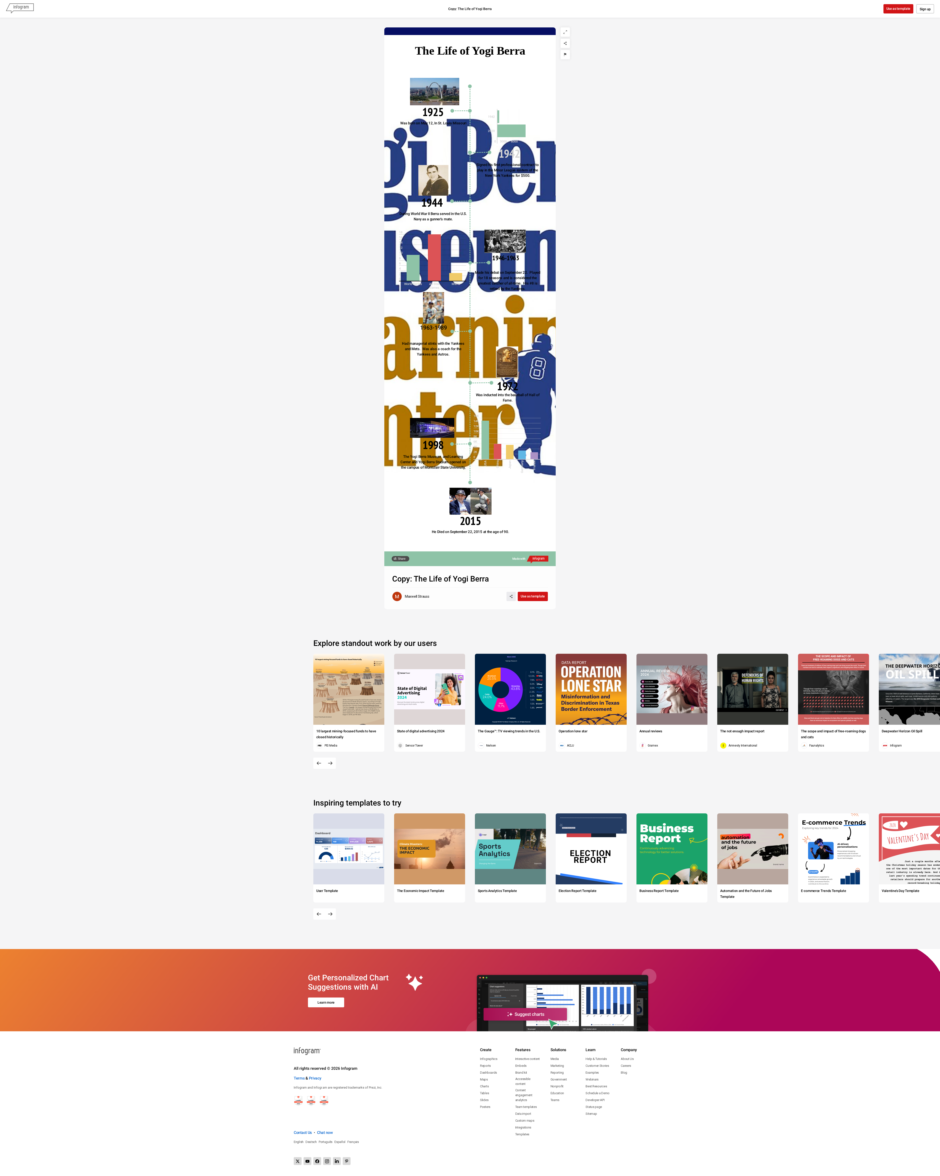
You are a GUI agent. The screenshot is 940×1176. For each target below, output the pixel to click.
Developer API (595, 1100)
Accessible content (522, 1081)
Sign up (925, 9)
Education (557, 1093)
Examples (592, 1072)
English (299, 1142)
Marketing (557, 1066)
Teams (555, 1100)
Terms (299, 1078)
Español (339, 1142)
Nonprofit (557, 1086)
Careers (626, 1066)
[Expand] (565, 32)
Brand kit (521, 1072)
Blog (624, 1072)
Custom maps (524, 1120)
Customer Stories (597, 1066)
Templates (522, 1134)
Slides (484, 1100)
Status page (594, 1107)
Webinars (592, 1079)
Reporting (557, 1072)
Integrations (523, 1127)
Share (402, 558)
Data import (523, 1114)
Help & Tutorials (596, 1059)
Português (325, 1142)
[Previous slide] (319, 763)
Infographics (488, 1059)
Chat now (325, 1132)
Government (559, 1079)
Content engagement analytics (523, 1095)
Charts (484, 1086)
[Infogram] (20, 8)
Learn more (326, 1002)
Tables (484, 1093)
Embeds (521, 1066)
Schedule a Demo (598, 1093)
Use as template (898, 9)
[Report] (565, 54)
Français (353, 1142)
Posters (485, 1107)
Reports (485, 1066)
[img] (498, 116)
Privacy (315, 1078)
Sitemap (591, 1114)
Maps (484, 1079)
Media (555, 1059)
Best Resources (596, 1086)
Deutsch (311, 1142)
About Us (627, 1059)
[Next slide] (330, 763)
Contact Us (303, 1132)
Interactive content (527, 1059)
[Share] (565, 43)
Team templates (526, 1107)
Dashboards (488, 1072)
